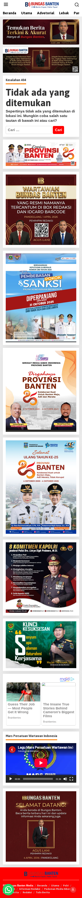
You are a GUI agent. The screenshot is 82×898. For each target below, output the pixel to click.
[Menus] (6, 4)
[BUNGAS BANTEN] (42, 5)
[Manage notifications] (73, 890)
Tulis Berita (43, 892)
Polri (66, 885)
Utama (55, 885)
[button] (8, 889)
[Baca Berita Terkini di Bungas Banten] (41, 32)
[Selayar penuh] (71, 779)
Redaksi (27, 892)
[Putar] (11, 779)
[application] (41, 763)
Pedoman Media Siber (57, 889)
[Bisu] (65, 779)
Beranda (42, 885)
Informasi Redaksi (29, 889)
